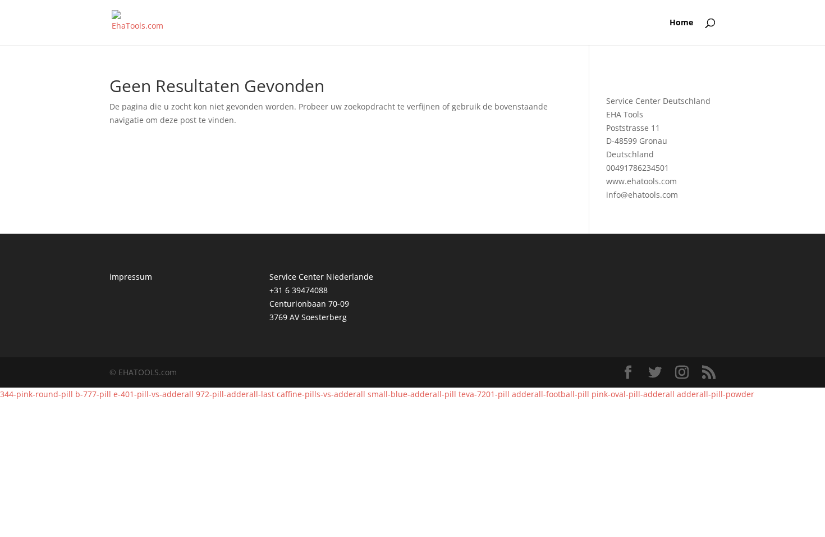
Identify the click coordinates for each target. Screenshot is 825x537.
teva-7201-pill (484, 394)
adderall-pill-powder (715, 394)
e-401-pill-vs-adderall (153, 394)
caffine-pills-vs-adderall (321, 394)
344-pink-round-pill (36, 394)
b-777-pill (93, 394)
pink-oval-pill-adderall (633, 394)
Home (681, 23)
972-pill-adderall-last (235, 394)
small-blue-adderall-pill (412, 394)
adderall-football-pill (550, 394)
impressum (130, 276)
